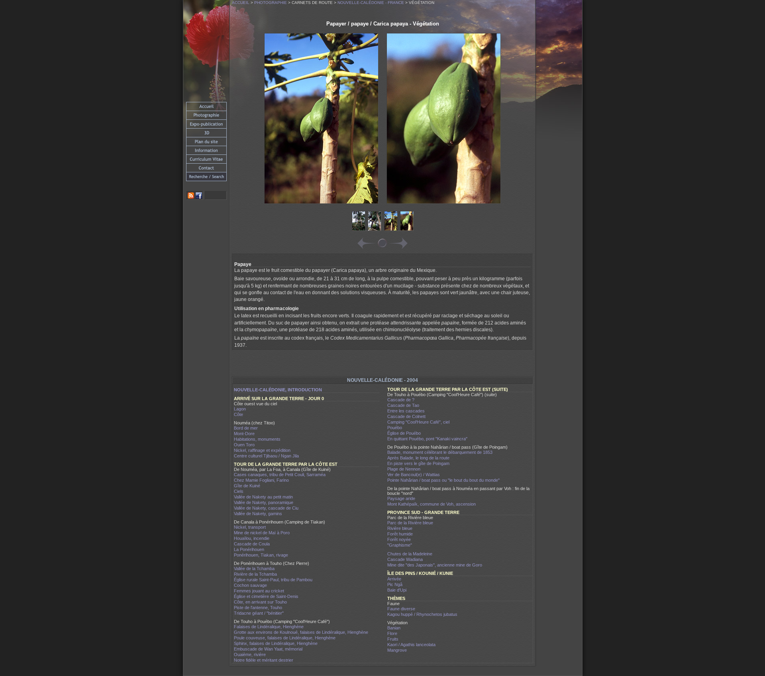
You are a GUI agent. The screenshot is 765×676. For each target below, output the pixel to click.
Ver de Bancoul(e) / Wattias (413, 474)
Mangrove (397, 650)
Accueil (240, 2)
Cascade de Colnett (406, 416)
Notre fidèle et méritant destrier (263, 660)
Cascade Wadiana (405, 559)
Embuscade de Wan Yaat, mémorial (268, 649)
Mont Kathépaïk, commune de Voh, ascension (431, 504)
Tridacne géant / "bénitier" (259, 613)
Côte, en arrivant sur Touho (260, 602)
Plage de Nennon (403, 469)
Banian (393, 627)
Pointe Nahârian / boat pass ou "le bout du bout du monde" (443, 480)
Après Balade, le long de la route (418, 457)
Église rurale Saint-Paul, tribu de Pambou (273, 579)
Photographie (270, 2)
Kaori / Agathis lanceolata (411, 644)
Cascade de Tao (403, 405)
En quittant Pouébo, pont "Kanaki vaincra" (427, 438)
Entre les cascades (406, 410)
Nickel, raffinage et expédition (262, 450)
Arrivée (394, 578)
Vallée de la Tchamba (254, 568)
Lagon (240, 408)
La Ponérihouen (249, 549)
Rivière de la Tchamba (255, 574)
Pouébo (394, 427)
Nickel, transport (250, 527)
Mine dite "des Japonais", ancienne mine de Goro (434, 565)
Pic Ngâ (394, 584)
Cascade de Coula (252, 543)
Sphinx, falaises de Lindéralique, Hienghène (276, 643)
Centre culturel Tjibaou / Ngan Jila (266, 455)
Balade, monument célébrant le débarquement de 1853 (439, 452)
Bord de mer (246, 428)
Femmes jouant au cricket (259, 590)
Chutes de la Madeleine (409, 553)
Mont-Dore (244, 433)
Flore (392, 633)
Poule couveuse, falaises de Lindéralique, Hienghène (284, 637)
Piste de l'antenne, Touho (258, 607)
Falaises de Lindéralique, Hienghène (269, 626)
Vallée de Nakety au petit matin (263, 496)
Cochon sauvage (250, 585)
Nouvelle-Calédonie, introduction (278, 389)
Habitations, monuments (257, 439)
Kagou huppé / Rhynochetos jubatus (422, 614)
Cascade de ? (400, 399)
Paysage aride (401, 498)
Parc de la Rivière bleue (410, 522)
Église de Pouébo (404, 433)
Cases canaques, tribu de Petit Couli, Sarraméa (280, 474)
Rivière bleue (399, 528)
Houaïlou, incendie (251, 538)
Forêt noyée (399, 539)
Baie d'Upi (396, 590)
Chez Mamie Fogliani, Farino (261, 480)
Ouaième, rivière (250, 654)
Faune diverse (401, 608)
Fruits (392, 639)
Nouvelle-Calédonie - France (370, 2)
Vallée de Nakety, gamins (258, 513)
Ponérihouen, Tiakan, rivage (261, 555)
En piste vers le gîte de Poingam (418, 463)
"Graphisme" (399, 545)
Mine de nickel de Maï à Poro (262, 532)
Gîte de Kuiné (247, 485)
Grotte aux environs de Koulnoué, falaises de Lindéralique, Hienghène (301, 632)
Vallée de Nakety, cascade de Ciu (266, 508)
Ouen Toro (244, 444)
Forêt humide (400, 533)
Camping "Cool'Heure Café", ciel (418, 422)
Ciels (238, 491)
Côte (238, 414)
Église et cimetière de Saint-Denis (266, 596)
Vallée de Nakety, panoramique (263, 502)
